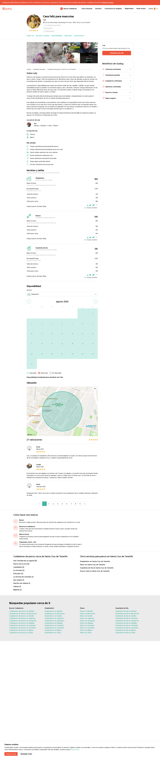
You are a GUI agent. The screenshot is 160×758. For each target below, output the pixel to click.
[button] (116, 69)
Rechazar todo (26, 754)
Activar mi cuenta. (107, 2)
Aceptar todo (11, 754)
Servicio (29, 290)
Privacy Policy (75, 749)
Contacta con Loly (117, 53)
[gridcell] (83, 313)
